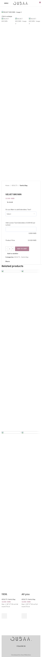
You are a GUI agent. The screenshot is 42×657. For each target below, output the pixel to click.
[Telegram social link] (21, 261)
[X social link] (13, 261)
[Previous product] (6, 190)
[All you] (31, 350)
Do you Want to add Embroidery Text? (18, 209)
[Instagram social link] (19, 648)
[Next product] (12, 190)
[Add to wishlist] (4, 610)
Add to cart (22, 249)
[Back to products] (9, 190)
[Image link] (21, 639)
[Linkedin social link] (19, 261)
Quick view (4, 621)
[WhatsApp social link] (22, 648)
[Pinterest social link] (16, 261)
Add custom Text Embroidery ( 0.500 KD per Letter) (20, 224)
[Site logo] (21, 3)
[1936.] (11, 350)
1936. (4, 594)
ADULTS (14, 185)
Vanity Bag (23, 185)
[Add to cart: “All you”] (24, 616)
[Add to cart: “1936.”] (4, 616)
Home (7, 185)
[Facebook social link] (11, 261)
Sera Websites (26, 655)
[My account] (35, 3)
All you (26, 594)
